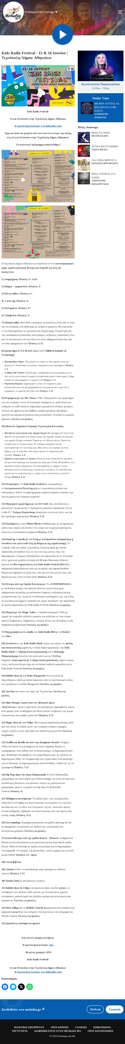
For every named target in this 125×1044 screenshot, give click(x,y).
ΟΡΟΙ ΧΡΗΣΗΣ (59, 1027)
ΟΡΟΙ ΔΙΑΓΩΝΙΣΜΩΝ (100, 1031)
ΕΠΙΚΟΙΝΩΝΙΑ (102, 1027)
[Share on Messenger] (13, 986)
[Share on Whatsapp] (29, 986)
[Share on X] (21, 986)
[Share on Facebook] (5, 986)
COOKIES (81, 1027)
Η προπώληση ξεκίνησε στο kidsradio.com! (38, 126)
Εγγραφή (114, 1009)
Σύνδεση (95, 1009)
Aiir (73, 1036)
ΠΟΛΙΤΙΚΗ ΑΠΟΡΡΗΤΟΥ (29, 1027)
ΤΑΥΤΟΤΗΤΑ (20, 1031)
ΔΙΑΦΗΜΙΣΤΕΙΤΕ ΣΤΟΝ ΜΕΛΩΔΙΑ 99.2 (57, 1031)
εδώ (51, 945)
